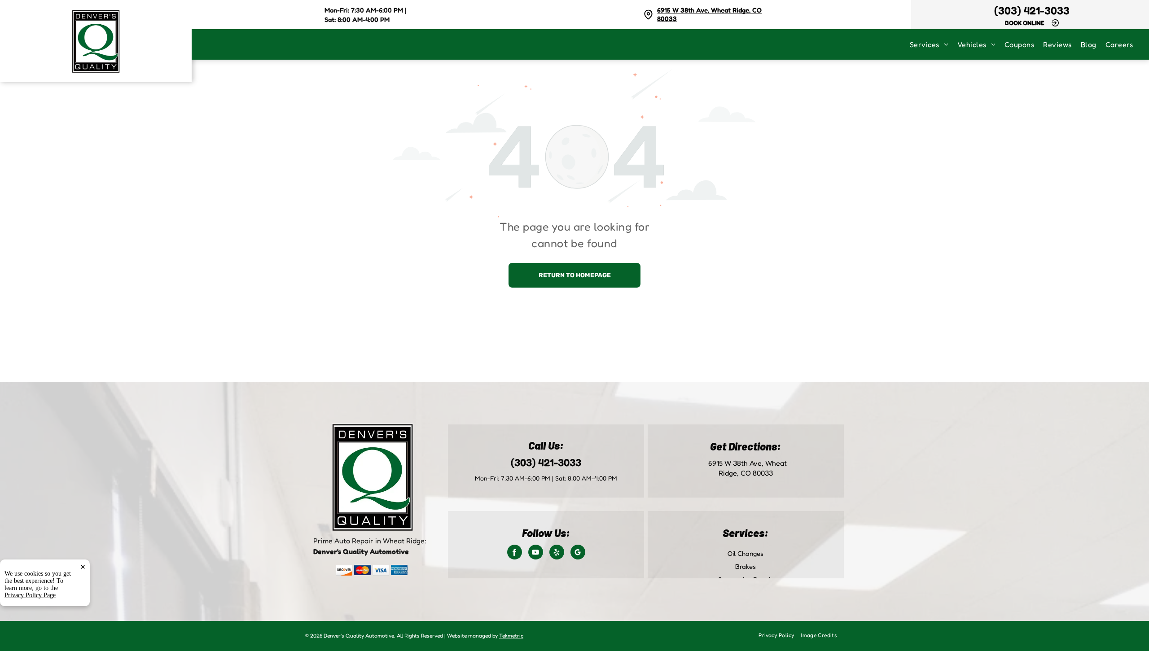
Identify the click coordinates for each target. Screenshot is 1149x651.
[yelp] (556, 553)
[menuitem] (933, 44)
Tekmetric (511, 635)
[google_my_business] (577, 553)
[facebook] (514, 553)
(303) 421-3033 (1032, 10)
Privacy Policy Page (30, 595)
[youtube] (535, 553)
